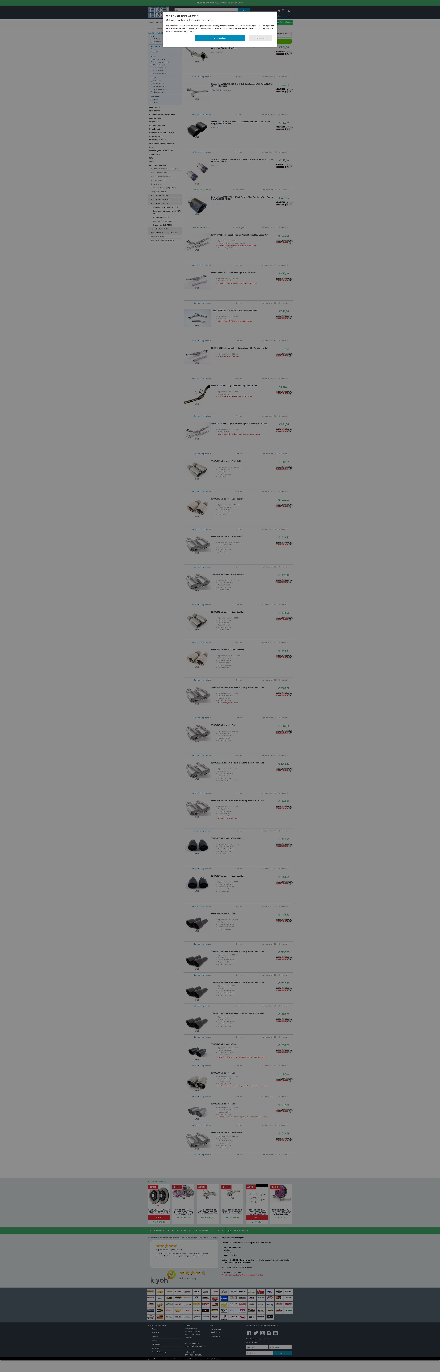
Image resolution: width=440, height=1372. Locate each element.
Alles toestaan (220, 38)
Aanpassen (260, 38)
